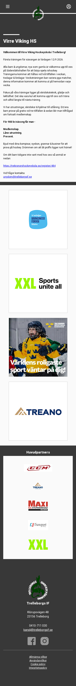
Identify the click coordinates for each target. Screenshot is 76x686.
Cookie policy (38, 664)
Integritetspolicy (38, 667)
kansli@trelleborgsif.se (38, 629)
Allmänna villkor (38, 656)
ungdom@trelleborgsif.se (17, 176)
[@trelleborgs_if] (45, 641)
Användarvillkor (38, 660)
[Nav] (8, 6)
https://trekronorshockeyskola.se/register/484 (29, 165)
